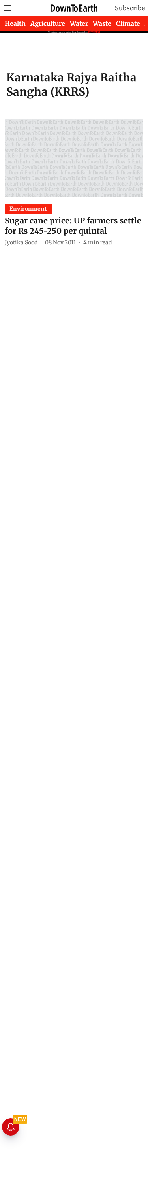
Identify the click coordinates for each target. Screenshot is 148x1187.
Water (79, 23)
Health (15, 23)
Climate (128, 23)
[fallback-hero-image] (74, 158)
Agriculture (47, 23)
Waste (102, 23)
